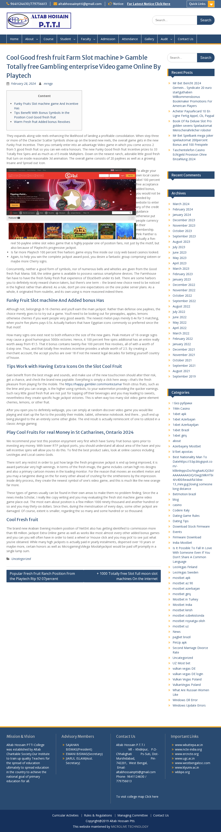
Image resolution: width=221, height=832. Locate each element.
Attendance (130, 39)
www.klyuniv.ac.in (187, 767)
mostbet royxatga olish (189, 621)
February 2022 (183, 339)
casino (177, 505)
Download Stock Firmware (191, 526)
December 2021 (184, 349)
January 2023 (182, 279)
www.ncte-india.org (188, 749)
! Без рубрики (182, 403)
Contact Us (185, 39)
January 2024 (182, 215)
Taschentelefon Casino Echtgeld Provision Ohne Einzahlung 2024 (190, 154)
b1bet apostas (183, 452)
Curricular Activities (65, 815)
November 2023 (184, 225)
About (29, 39)
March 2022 (181, 333)
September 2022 (184, 301)
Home (14, 39)
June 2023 (179, 252)
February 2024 (183, 209)
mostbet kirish (183, 610)
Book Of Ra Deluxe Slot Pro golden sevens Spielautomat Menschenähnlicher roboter (192, 125)
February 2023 (183, 274)
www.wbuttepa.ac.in (189, 745)
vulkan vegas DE (184, 668)
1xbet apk (179, 414)
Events (177, 532)
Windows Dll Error (185, 700)
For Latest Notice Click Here (148, 4)
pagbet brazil (182, 637)
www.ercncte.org (187, 754)
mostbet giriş (182, 594)
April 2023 (179, 263)
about (177, 441)
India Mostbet (182, 543)
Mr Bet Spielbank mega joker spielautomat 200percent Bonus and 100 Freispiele (193, 140)
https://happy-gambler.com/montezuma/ (93, 384)
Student (65, 39)
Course (49, 39)
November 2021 (184, 355)
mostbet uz (181, 626)
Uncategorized (21, 559)
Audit (164, 39)
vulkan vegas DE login (188, 674)
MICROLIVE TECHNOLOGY (129, 826)
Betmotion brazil (184, 494)
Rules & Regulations (98, 815)
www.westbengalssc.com (192, 763)
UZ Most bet (181, 663)
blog (176, 499)
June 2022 (179, 317)
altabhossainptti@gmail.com (80, 4)
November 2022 (184, 290)
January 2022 (182, 344)
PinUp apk (180, 642)
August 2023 (181, 242)
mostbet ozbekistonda (188, 615)
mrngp (48, 83)
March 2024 (181, 204)
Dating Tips (181, 521)
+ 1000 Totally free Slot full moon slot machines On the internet (127, 576)
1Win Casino (181, 408)
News (177, 632)
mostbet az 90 (183, 583)
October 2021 (182, 360)
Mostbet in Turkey (185, 599)
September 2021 (184, 366)
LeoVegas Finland (185, 567)
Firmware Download (187, 537)
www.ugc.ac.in (185, 758)
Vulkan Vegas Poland (187, 679)
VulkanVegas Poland (187, 685)
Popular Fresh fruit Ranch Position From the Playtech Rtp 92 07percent (42, 576)
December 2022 (184, 285)
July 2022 (179, 312)
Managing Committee (132, 815)
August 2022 (181, 306)
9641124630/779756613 (28, 4)
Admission (108, 39)
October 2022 (182, 295)
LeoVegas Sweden (185, 572)
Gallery (149, 39)
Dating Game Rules (186, 516)
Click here (151, 796)
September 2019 (184, 376)
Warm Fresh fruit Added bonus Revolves (42, 122)
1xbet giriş (180, 435)
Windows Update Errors (189, 705)
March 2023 (181, 268)
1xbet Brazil (181, 430)
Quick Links (197, 4)
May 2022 (179, 322)
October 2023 (182, 231)
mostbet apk (181, 578)
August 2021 (181, 371)
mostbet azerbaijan (186, 588)
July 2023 (179, 247)
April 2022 (179, 328)
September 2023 (184, 236)
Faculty (86, 39)
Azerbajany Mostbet (187, 446)
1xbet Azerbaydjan (186, 425)
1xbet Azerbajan (184, 419)
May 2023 (179, 258)
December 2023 (184, 220)
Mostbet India (182, 605)
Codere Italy (181, 510)
